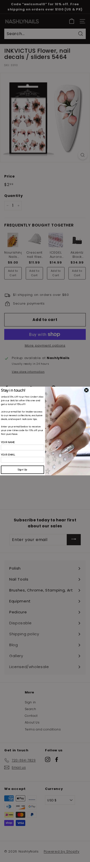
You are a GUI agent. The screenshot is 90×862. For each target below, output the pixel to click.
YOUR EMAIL (8, 454)
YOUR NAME (8, 442)
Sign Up (22, 469)
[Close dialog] (86, 390)
